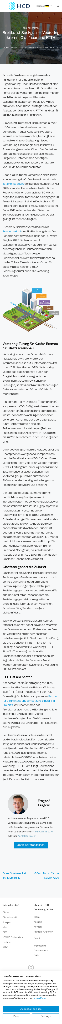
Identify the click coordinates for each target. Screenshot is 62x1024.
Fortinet (7, 942)
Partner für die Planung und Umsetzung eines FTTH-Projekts (30, 700)
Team (37, 916)
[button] (5, 6)
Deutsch (41, 6)
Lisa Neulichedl (50, 47)
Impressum (40, 945)
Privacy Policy (39, 998)
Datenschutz (41, 950)
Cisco (6, 912)
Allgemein (33, 28)
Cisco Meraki (10, 917)
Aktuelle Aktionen (43, 931)
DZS (25, 28)
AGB (36, 955)
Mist (5, 927)
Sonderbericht (12, 231)
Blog (5, 946)
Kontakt (38, 926)
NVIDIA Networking (13, 937)
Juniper (7, 922)
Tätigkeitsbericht (13, 184)
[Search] (58, 6)
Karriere (38, 921)
